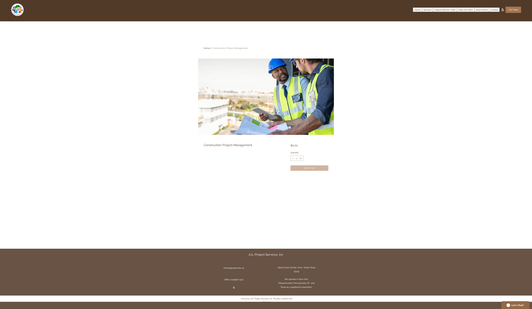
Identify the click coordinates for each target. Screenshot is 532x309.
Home (207, 48)
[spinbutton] (297, 158)
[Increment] (301, 158)
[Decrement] (293, 158)
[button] (427, 10)
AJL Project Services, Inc (266, 254)
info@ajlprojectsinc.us (234, 268)
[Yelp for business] (503, 10)
